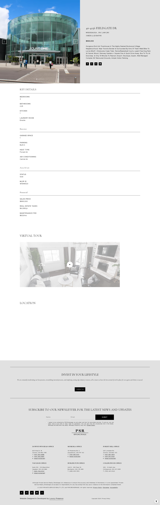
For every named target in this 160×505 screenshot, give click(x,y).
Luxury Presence (56, 498)
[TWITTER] (42, 493)
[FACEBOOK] (22, 493)
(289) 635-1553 (74, 471)
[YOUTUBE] (37, 493)
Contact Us (80, 389)
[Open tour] (70, 264)
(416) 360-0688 (39, 454)
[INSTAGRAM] (27, 493)
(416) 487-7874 (110, 454)
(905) (36, 471)
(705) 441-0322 (110, 471)
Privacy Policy (91, 425)
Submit (105, 417)
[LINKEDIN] (32, 493)
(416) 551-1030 (110, 456)
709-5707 (41, 471)
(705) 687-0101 (74, 454)
